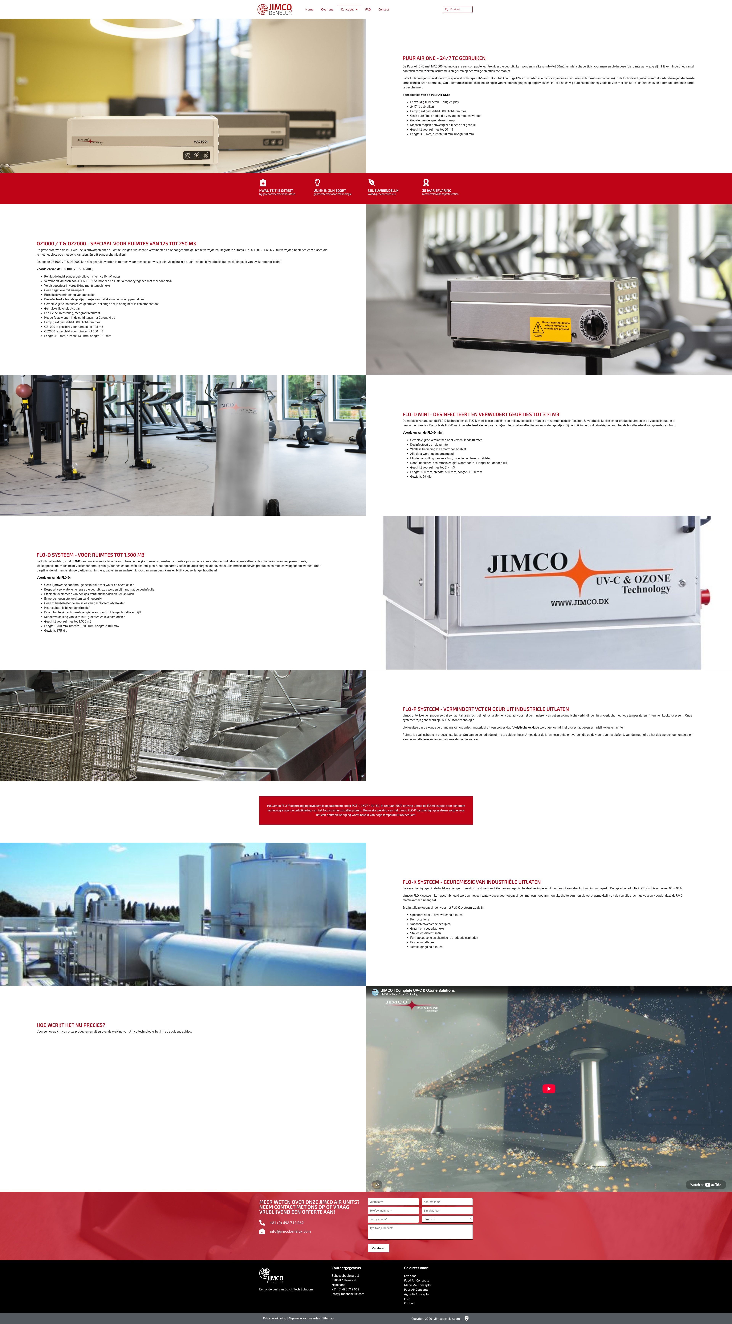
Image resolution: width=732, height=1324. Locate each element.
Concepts (347, 9)
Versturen (378, 1248)
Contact (383, 9)
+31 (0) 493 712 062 (345, 1289)
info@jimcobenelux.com (348, 1294)
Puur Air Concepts (416, 1289)
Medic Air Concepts (417, 1285)
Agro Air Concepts (416, 1294)
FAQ (368, 9)
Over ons (327, 9)
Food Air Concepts (416, 1280)
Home (309, 9)
